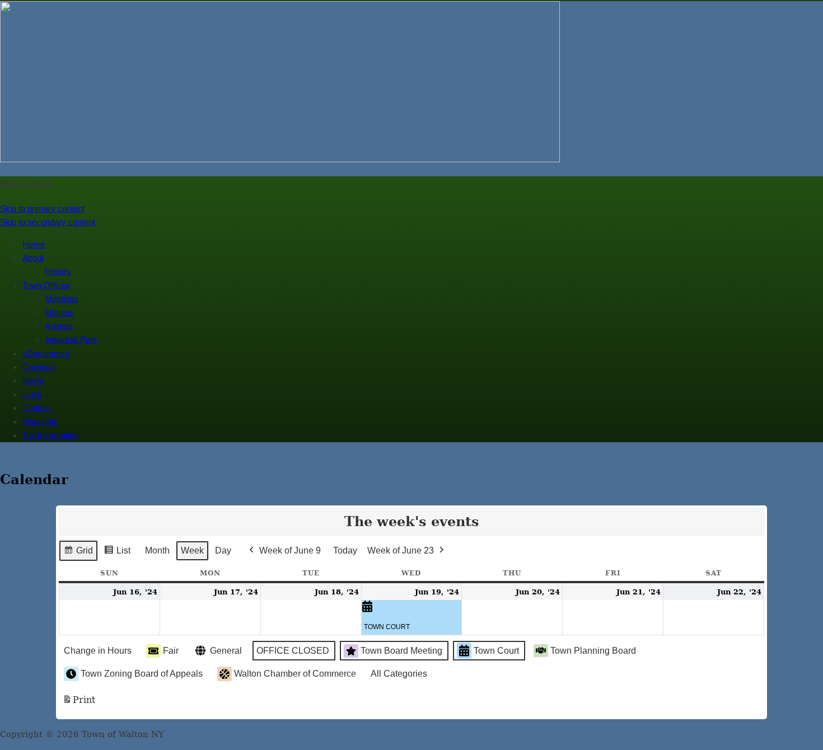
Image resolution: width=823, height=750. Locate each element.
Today (345, 550)
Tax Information (50, 435)
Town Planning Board (593, 650)
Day (223, 550)
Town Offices (46, 285)
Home (33, 244)
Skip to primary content (42, 208)
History (58, 271)
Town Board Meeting (401, 650)
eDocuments (45, 353)
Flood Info (40, 421)
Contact (36, 407)
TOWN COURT (387, 627)
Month (157, 550)
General (226, 650)
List (117, 553)
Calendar (38, 367)
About (33, 257)
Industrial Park (71, 339)
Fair (171, 650)
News (33, 380)
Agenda (59, 326)
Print (78, 703)
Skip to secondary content (47, 222)
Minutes (59, 312)
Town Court (496, 650)
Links (32, 394)
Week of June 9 (290, 550)
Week (192, 550)
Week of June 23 (400, 550)
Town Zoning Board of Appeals (142, 673)
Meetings (61, 298)
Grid (78, 553)
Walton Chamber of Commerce (295, 673)
